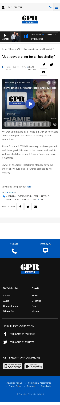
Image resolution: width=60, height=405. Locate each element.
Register (18, 7)
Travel (35, 199)
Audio (6, 300)
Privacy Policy (15, 386)
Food (36, 196)
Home (4, 49)
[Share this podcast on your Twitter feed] (51, 64)
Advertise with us (14, 383)
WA (18, 49)
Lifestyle (45, 196)
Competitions (10, 306)
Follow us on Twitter (22, 342)
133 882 (50, 7)
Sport (35, 306)
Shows (6, 295)
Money (35, 311)
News (11, 49)
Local (9, 199)
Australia (10, 196)
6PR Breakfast (37, 39)
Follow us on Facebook (22, 334)
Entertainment (24, 196)
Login (9, 7)
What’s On (8, 311)
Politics (25, 199)
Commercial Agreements (39, 383)
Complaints (46, 386)
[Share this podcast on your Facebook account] (43, 64)
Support (31, 386)
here (29, 186)
